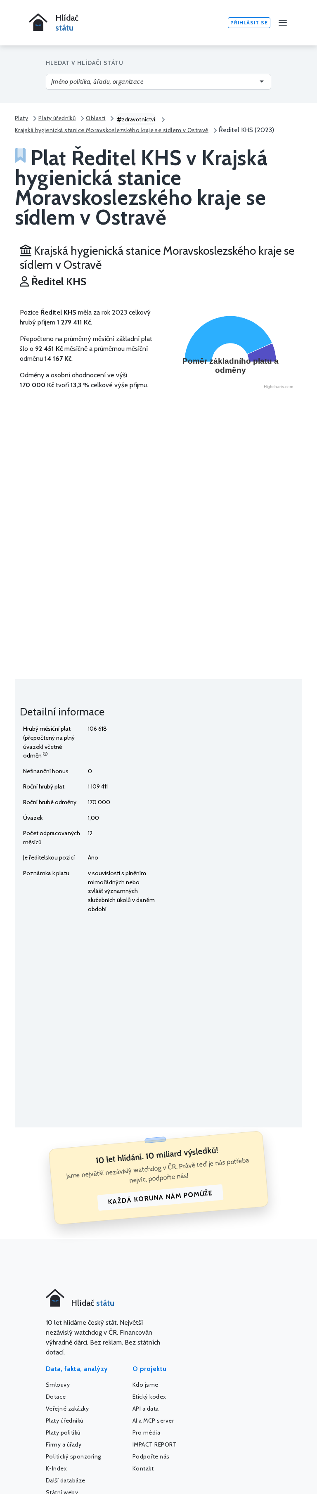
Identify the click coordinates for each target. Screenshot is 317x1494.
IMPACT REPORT (154, 1444)
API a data (145, 1408)
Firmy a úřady (64, 1444)
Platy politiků (63, 1432)
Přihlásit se (249, 22)
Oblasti (95, 118)
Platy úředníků (57, 118)
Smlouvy (58, 1384)
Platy (21, 118)
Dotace (56, 1396)
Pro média (146, 1432)
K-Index (56, 1468)
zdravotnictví (139, 119)
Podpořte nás (151, 1456)
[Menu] (282, 22)
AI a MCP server (153, 1420)
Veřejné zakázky (67, 1408)
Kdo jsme (145, 1384)
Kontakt (143, 1468)
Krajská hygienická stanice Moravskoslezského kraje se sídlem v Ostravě (111, 130)
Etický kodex (149, 1396)
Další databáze (65, 1480)
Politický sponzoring (73, 1456)
